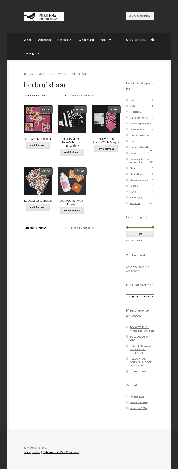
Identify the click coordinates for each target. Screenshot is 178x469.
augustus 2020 (138, 408)
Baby (132, 99)
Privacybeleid (32, 452)
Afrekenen (44, 39)
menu (103, 39)
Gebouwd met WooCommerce (61, 452)
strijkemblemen (139, 179)
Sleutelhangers (138, 173)
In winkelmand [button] (38, 145)
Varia (133, 191)
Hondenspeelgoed (140, 123)
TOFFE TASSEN (139, 371)
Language (29, 53)
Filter (140, 233)
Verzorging (136, 197)
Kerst (133, 141)
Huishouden (137, 129)
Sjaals (133, 168)
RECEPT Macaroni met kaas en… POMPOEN (140, 349)
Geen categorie (139, 117)
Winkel (28, 39)
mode (133, 152)
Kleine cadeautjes (140, 146)
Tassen (134, 185)
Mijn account (64, 39)
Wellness (135, 203)
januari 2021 (137, 396)
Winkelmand (86, 39)
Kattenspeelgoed (140, 135)
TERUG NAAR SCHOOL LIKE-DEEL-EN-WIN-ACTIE (142, 362)
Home (31, 73)
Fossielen (135, 111)
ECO (132, 105)
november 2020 (138, 402)
